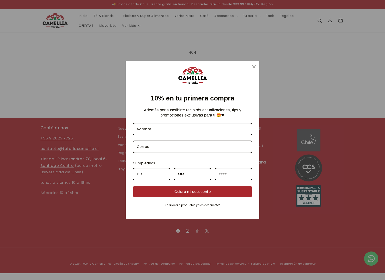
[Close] (254, 66)
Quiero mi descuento (192, 191)
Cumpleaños (144, 163)
